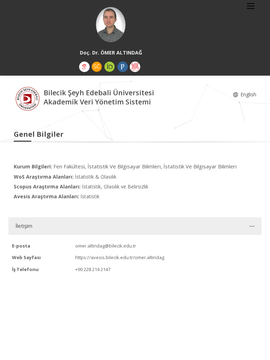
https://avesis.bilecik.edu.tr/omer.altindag (119, 257)
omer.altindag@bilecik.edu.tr (105, 246)
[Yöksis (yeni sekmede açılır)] (135, 67)
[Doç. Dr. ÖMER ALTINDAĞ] (111, 24)
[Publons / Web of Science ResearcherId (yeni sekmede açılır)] (122, 67)
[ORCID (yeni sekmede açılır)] (110, 67)
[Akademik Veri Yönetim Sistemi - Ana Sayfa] (29, 98)
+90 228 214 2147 (92, 269)
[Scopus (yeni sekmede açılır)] (96, 67)
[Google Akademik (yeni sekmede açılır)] (84, 67)
